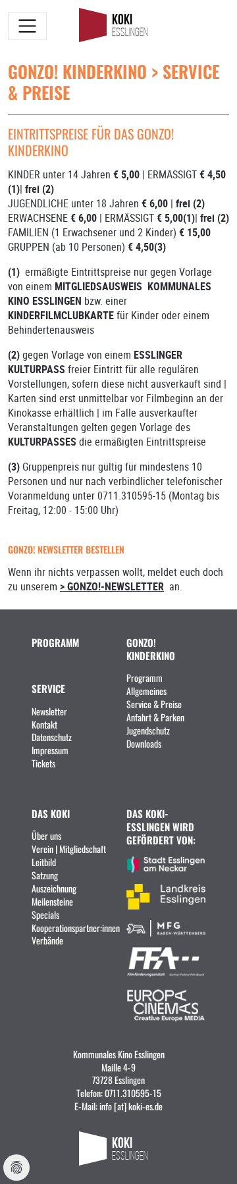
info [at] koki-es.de (131, 1105)
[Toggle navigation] (27, 26)
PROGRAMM (55, 642)
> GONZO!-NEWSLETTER (112, 586)
